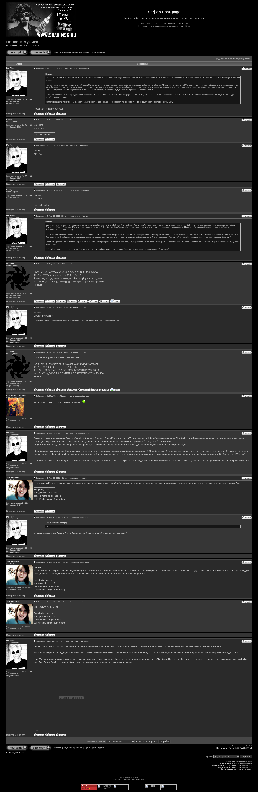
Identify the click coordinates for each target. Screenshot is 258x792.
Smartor (135, 777)
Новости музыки (22, 42)
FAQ (142, 23)
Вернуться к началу (15, 114)
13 (36, 45)
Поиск (148, 23)
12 (33, 45)
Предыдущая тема (223, 59)
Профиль (142, 26)
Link (36, 730)
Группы (171, 23)
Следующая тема (242, 59)
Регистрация (182, 23)
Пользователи (160, 23)
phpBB (123, 779)
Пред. (20, 45)
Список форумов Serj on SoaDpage (71, 52)
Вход (187, 26)
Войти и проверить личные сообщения (166, 26)
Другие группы (98, 52)
